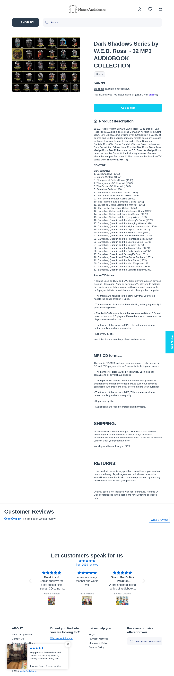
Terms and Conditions (23, 643)
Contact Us (18, 638)
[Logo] (87, 9)
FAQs (92, 634)
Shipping (99, 88)
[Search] (46, 22)
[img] (87, 561)
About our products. (22, 634)
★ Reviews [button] (172, 342)
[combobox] (102, 22)
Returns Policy (96, 647)
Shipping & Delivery (99, 643)
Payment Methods (98, 638)
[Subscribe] (158, 641)
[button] (160, 9)
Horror (99, 74)
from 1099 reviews (87, 564)
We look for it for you (61, 638)
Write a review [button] (159, 519)
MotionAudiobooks (28, 671)
